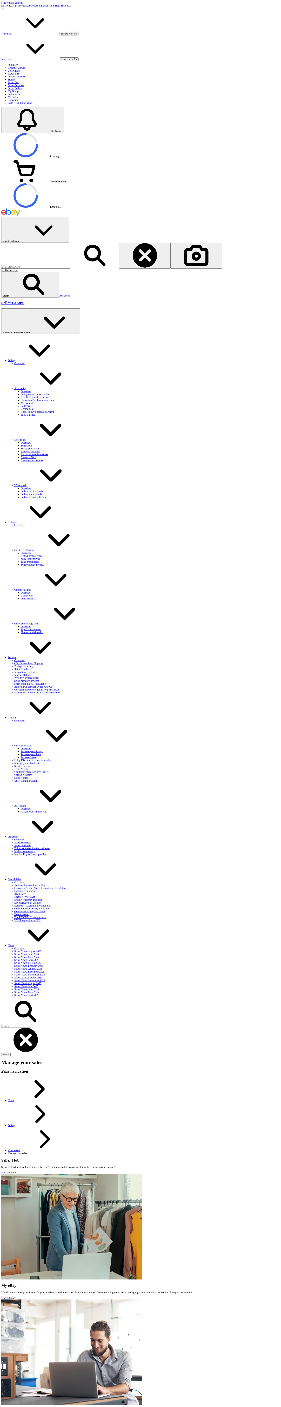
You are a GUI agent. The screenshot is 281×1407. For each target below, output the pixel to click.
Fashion (51, 5)
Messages (13, 97)
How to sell (14, 1150)
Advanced (64, 295)
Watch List (13, 73)
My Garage (14, 91)
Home (11, 1100)
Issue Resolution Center (20, 102)
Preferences (14, 94)
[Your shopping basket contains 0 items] (25, 181)
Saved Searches (16, 85)
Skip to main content (11, 2)
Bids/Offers (14, 70)
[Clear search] (145, 256)
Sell (3, 8)
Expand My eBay (69, 59)
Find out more (8, 1172)
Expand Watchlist (69, 34)
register (27, 5)
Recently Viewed (17, 67)
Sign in (16, 5)
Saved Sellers (15, 88)
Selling (11, 79)
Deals (44, 5)
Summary (13, 64)
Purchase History (16, 76)
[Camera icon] (196, 256)
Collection (36, 5)
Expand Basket (58, 181)
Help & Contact (63, 5)
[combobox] (35, 267)
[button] (30, 285)
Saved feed (13, 82)
